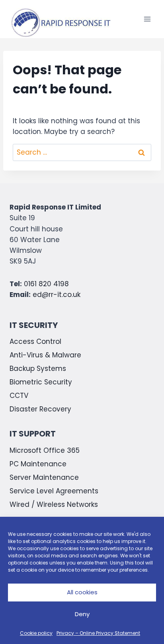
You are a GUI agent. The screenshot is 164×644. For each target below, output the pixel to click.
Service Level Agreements (54, 491)
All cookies (82, 592)
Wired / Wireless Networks (54, 504)
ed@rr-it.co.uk (56, 294)
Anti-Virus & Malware (45, 355)
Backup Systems (38, 368)
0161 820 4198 (46, 284)
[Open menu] (147, 19)
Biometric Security (41, 382)
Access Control (35, 341)
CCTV (19, 395)
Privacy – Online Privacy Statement (98, 633)
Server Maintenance (44, 477)
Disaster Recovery (40, 409)
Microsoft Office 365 (45, 450)
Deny (82, 614)
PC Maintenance (38, 464)
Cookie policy (36, 633)
